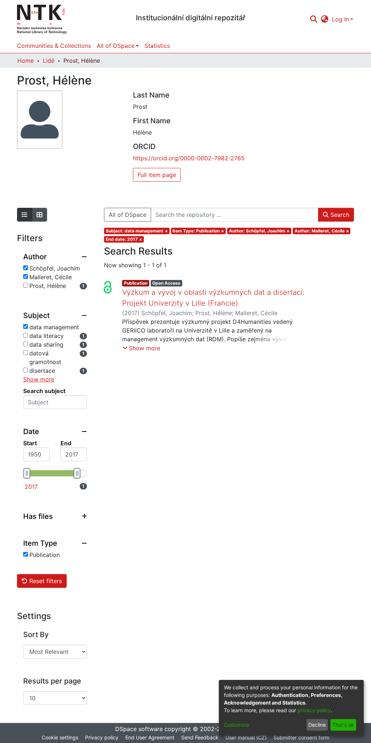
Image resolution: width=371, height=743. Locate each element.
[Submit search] (313, 19)
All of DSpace (127, 214)
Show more (38, 379)
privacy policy (314, 710)
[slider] (27, 473)
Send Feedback (199, 737)
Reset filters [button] (45, 581)
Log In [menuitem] (340, 19)
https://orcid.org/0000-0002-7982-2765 (189, 158)
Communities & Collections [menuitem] (54, 45)
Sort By (36, 634)
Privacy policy (101, 737)
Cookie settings (60, 737)
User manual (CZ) (246, 737)
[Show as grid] (39, 215)
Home (25, 60)
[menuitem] (324, 19)
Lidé (48, 60)
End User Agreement (149, 737)
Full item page (157, 174)
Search (339, 214)
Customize (236, 725)
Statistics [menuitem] (157, 45)
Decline (317, 725)
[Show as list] (24, 215)
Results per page (52, 681)
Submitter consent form (301, 737)
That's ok (343, 725)
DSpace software (139, 728)
